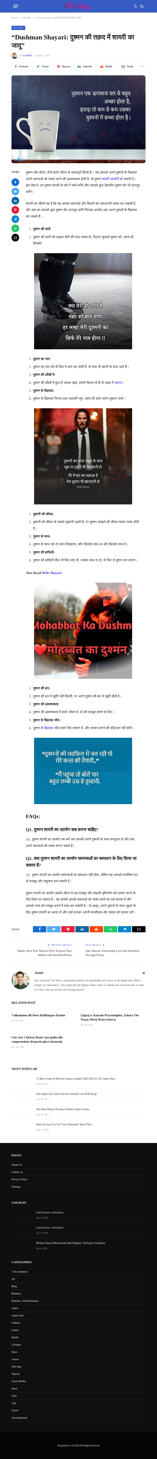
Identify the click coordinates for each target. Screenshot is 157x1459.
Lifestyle (16, 1344)
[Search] (142, 6)
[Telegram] (15, 219)
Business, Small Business (24, 1300)
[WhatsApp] (15, 228)
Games (15, 1330)
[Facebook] (15, 182)
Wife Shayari (52, 573)
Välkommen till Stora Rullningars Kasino (38, 1015)
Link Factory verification (49, 1212)
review (15, 1359)
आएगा (118, 383)
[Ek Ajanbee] (78, 6)
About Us (16, 1164)
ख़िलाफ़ (48, 728)
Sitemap (15, 1186)
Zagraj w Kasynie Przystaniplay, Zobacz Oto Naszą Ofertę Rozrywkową (110, 1017)
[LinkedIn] (15, 201)
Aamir (27, 55)
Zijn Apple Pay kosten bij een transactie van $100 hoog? (66, 1093)
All (13, 1279)
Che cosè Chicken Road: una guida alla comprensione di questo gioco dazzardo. (37, 1039)
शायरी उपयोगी (110, 179)
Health (15, 1337)
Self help (18, 28)
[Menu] (15, 6)
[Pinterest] (15, 210)
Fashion (15, 1322)
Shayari (15, 1373)
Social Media (18, 1381)
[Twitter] (15, 191)
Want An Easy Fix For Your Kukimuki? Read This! (64, 1124)
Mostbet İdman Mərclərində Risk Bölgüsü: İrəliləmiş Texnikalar (70, 1243)
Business (16, 1293)
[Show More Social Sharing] (142, 66)
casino (14, 1308)
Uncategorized (19, 1417)
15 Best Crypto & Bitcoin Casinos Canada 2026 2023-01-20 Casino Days (75, 1078)
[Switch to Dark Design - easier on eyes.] (135, 6)
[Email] (15, 237)
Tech (14, 1395)
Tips (13, 1403)
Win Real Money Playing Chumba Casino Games (62, 1109)
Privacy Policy (19, 1179)
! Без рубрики (19, 1271)
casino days (17, 1315)
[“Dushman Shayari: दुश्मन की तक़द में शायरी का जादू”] (78, 119)
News (14, 1352)
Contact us (17, 1172)
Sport (14, 1388)
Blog (14, 1286)
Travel (15, 1410)
